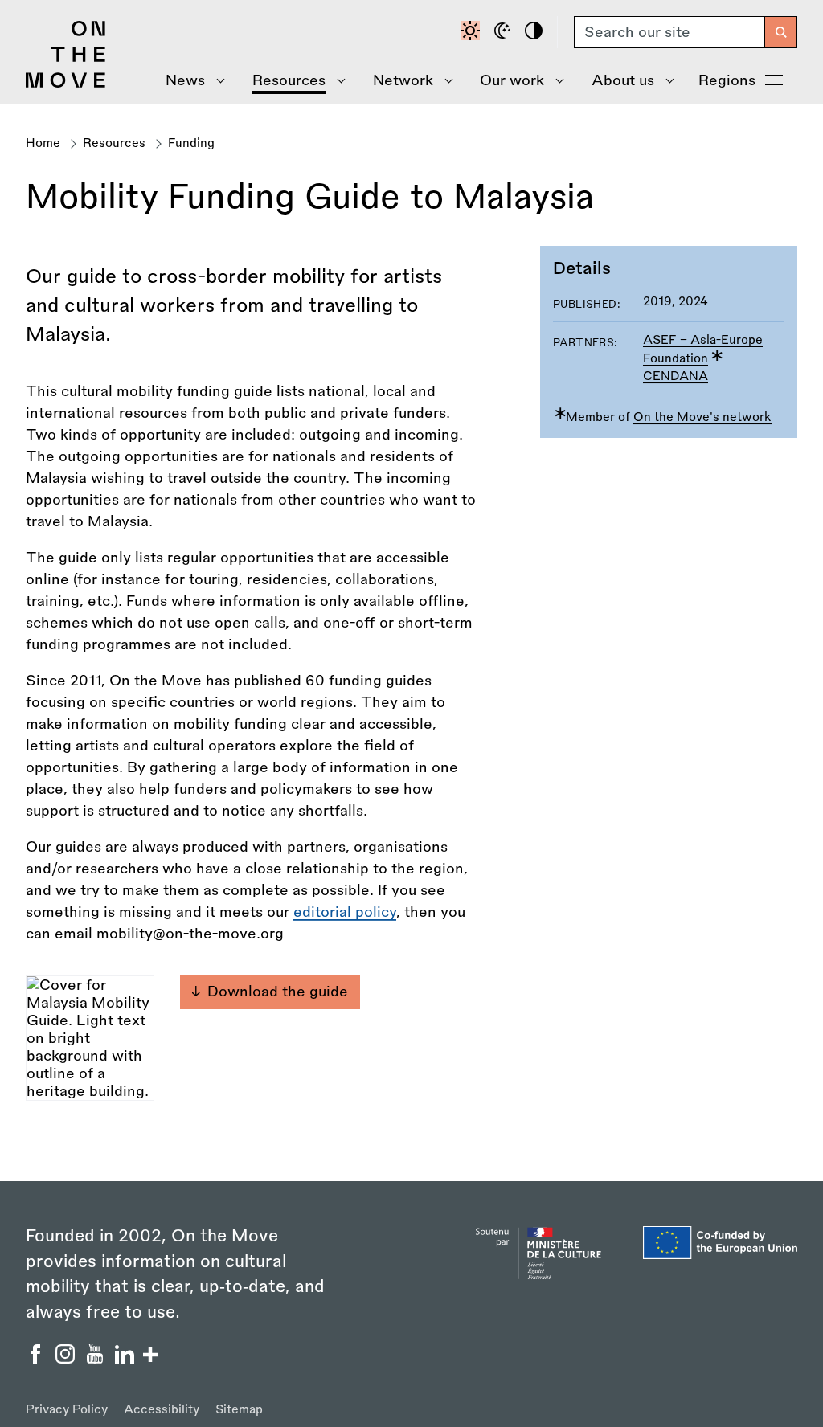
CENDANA (675, 376)
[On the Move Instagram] (67, 1358)
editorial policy (344, 912)
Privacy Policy (67, 1410)
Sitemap (239, 1410)
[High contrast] (536, 32)
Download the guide (277, 991)
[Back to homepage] (66, 83)
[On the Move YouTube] (97, 1358)
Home (43, 143)
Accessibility (161, 1410)
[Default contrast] (472, 32)
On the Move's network (702, 417)
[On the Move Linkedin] (126, 1358)
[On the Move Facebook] (37, 1358)
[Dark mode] (504, 32)
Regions (726, 80)
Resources (114, 143)
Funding (191, 143)
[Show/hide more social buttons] (150, 1356)
